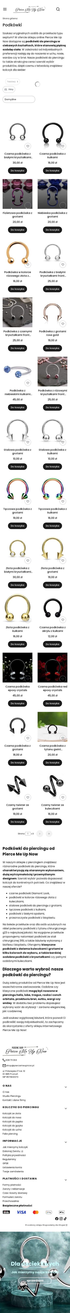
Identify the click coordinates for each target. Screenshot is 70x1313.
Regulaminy (9, 1159)
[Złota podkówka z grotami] (52, 549)
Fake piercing (10, 1133)
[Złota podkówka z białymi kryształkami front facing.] (17, 549)
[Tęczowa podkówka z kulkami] (52, 490)
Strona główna (10, 18)
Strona (21, 833)
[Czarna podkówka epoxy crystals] (17, 668)
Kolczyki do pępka (13, 1121)
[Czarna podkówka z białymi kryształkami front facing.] (17, 133)
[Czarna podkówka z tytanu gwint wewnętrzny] (52, 727)
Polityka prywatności (14, 1155)
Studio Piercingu (12, 1096)
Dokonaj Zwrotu (12, 1151)
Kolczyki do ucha (12, 1129)
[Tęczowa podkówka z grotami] (17, 490)
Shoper (62, 1225)
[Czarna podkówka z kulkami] (52, 133)
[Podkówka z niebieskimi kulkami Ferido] (17, 372)
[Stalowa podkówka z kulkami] (52, 431)
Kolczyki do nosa (12, 1117)
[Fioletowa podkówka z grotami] (17, 194)
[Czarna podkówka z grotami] (17, 727)
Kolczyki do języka (13, 1125)
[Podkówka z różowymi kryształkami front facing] (52, 372)
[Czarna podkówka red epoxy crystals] (52, 668)
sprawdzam (35, 1280)
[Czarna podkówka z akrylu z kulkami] (52, 608)
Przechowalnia (11, 1201)
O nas (6, 1092)
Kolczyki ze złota (12, 1113)
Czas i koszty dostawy (15, 1193)
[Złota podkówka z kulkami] (17, 609)
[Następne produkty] (39, 833)
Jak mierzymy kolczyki (15, 1147)
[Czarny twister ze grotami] (17, 786)
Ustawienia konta (12, 1167)
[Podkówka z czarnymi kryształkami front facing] (17, 312)
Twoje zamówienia (13, 1171)
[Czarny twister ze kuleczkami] (52, 786)
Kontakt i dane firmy (14, 1100)
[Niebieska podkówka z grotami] (52, 194)
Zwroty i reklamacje (14, 1189)
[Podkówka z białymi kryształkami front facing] (52, 253)
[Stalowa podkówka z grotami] (17, 431)
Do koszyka (17, 170)
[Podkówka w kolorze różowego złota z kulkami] (17, 253)
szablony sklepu (34, 1225)
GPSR (5, 1163)
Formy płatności (12, 1184)
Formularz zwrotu (12, 1197)
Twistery (12, 81)
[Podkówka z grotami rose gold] (52, 312)
